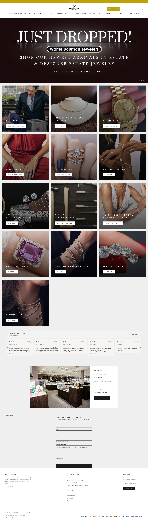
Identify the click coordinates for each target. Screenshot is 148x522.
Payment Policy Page (72, 493)
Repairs (93, 13)
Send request (74, 466)
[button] (66, 354)
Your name (58, 422)
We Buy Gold (74, 1)
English (6, 9)
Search (133, 9)
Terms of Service (71, 488)
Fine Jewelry (39, 13)
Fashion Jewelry (62, 13)
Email (57, 429)
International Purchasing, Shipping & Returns (77, 485)
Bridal (50, 13)
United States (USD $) (13, 512)
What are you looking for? (62, 444)
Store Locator (134, 13)
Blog (101, 13)
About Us (109, 13)
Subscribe (129, 488)
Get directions (102, 398)
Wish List (82, 16)
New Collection (70, 498)
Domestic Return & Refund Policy (75, 480)
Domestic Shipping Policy (73, 483)
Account (125, 9)
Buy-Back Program (80, 13)
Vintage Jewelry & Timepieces (19, 13)
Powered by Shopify (11, 518)
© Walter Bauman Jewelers (16, 515)
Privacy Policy (70, 490)
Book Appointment (69, 16)
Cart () (141, 9)
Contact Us (121, 13)
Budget (59, 458)
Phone (57, 435)
